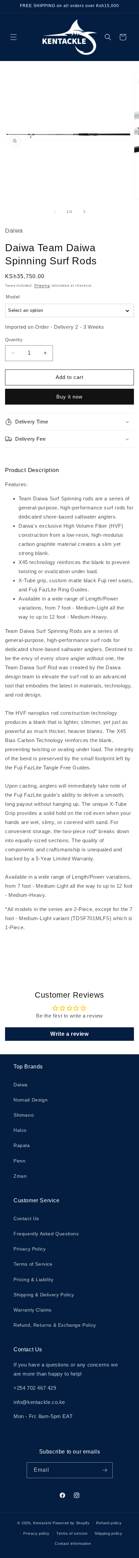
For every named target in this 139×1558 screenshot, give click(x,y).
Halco (20, 1130)
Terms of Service (33, 1264)
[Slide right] (84, 211)
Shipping (42, 285)
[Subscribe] (105, 1470)
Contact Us (26, 1218)
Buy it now (69, 397)
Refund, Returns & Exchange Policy (54, 1325)
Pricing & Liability (33, 1279)
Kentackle (42, 1523)
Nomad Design (30, 1100)
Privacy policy (36, 1533)
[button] (13, 37)
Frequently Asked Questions (46, 1233)
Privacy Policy (29, 1249)
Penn (19, 1161)
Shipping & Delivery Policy (43, 1294)
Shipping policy (108, 1533)
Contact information (73, 1543)
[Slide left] (54, 211)
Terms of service (72, 1533)
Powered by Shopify (71, 1523)
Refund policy (108, 1523)
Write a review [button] (69, 1034)
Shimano (23, 1115)
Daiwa (20, 1084)
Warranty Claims (32, 1310)
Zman (20, 1176)
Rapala (21, 1145)
